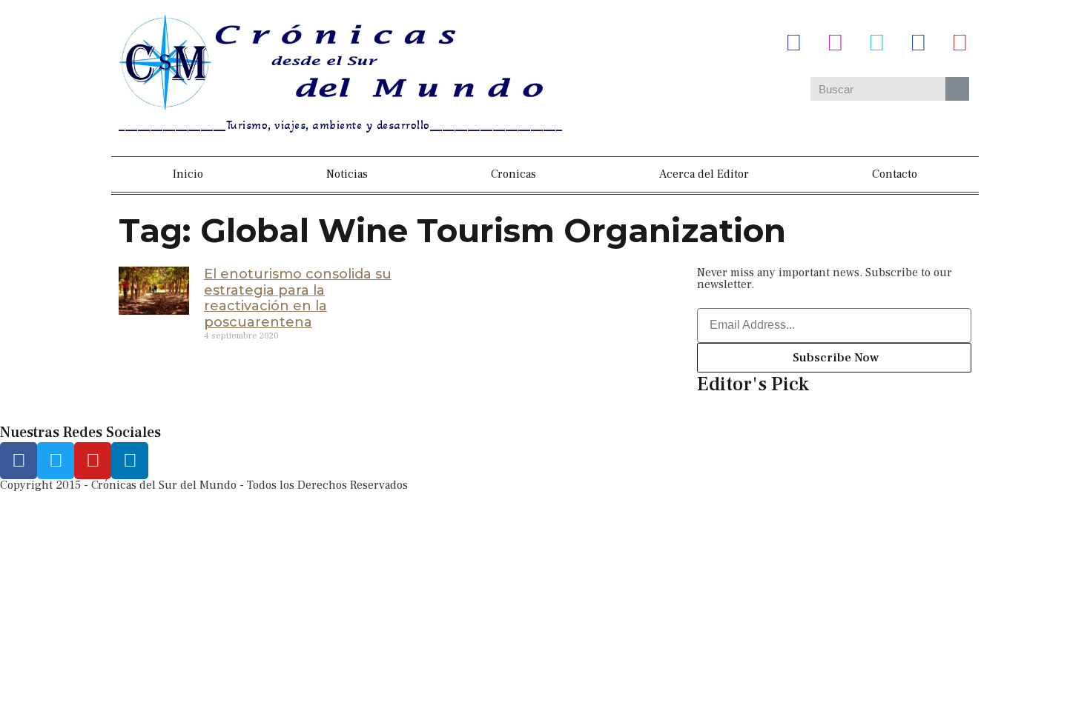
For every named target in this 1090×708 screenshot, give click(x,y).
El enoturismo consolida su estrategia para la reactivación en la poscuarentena (298, 298)
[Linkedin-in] (129, 460)
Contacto (894, 174)
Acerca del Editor (704, 174)
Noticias (347, 174)
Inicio (188, 174)
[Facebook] (793, 43)
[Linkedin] (918, 43)
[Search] (957, 89)
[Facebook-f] (18, 460)
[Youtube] (959, 43)
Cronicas (513, 174)
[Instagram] (835, 43)
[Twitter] (876, 43)
